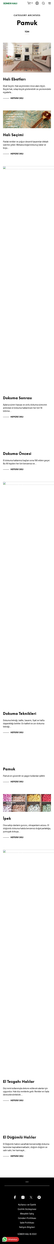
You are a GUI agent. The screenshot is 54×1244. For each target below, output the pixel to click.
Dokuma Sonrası (17, 398)
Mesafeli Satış (27, 1213)
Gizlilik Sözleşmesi (27, 1209)
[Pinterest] (39, 1197)
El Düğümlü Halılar (19, 1137)
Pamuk (9, 54)
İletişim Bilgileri (27, 1227)
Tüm (27, 32)
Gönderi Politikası (27, 1218)
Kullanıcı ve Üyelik (27, 1204)
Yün (8, 56)
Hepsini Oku (16, 98)
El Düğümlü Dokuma (15, 49)
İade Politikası (27, 1222)
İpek (7, 819)
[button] (30, 3)
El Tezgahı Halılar (18, 1082)
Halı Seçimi (11, 51)
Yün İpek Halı (12, 58)
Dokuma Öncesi (17, 454)
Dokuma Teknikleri (14, 46)
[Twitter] (31, 1197)
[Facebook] (15, 1197)
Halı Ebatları (14, 79)
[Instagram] (23, 1197)
